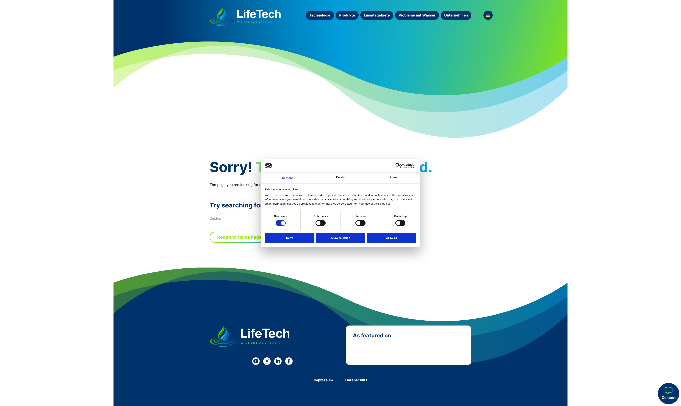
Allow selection (340, 237)
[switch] (320, 223)
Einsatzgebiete (377, 15)
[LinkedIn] (278, 361)
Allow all (391, 237)
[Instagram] (267, 361)
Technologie (319, 15)
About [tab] (394, 177)
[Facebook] (289, 361)
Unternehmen (456, 15)
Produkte (347, 15)
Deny (289, 237)
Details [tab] (340, 177)
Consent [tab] (287, 177)
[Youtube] (256, 361)
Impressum (323, 380)
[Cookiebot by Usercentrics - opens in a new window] (400, 165)
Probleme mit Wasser (417, 15)
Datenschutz (356, 380)
